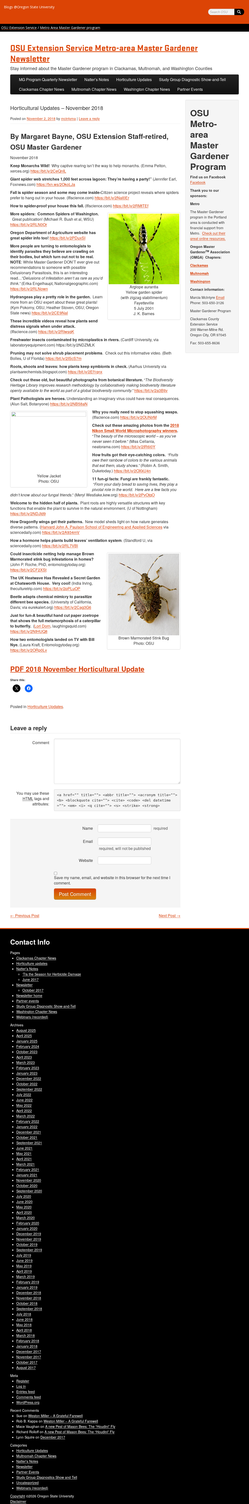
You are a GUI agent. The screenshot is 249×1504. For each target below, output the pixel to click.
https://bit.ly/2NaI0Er (112, 198)
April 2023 (24, 1057)
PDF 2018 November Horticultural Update (77, 669)
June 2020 (24, 1201)
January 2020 (26, 1228)
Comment (40, 742)
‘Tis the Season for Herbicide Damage (51, 974)
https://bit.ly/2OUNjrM (138, 417)
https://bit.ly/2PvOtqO (137, 495)
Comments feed (28, 1397)
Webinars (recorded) (32, 1016)
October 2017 (33, 990)
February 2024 (27, 1046)
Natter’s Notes (96, 79)
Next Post (169, 915)
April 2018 (24, 1330)
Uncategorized (27, 1482)
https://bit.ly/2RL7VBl (60, 545)
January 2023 (26, 1073)
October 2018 (26, 1303)
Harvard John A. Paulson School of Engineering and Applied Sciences (101, 527)
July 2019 (23, 1255)
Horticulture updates (31, 963)
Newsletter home (29, 995)
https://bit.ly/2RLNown (29, 289)
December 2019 (28, 1233)
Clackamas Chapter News (41, 89)
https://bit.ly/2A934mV (61, 532)
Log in (21, 1386)
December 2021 (28, 1132)
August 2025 (26, 1030)
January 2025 (26, 1041)
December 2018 (28, 1292)
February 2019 (27, 1281)
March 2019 (25, 1276)
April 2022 (24, 1110)
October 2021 (26, 1137)
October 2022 (26, 1083)
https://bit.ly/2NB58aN (69, 404)
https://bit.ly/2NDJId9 (28, 513)
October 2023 (26, 1051)
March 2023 (25, 1062)
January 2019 (26, 1287)
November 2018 (28, 1297)
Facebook (197, 182)
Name (87, 828)
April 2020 (24, 1212)
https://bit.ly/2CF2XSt (28, 570)
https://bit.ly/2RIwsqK (56, 331)
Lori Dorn (42, 626)
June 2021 (24, 1148)
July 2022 (23, 1094)
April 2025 (24, 1035)
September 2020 (29, 1190)
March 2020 (25, 1217)
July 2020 (23, 1196)
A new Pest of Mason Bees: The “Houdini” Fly (80, 1426)
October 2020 (26, 1185)
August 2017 (26, 1367)
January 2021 (26, 1174)
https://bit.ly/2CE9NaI (50, 313)
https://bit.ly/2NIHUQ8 (28, 631)
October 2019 (26, 1244)
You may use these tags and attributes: (32, 798)
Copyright (17, 1496)
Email (88, 841)
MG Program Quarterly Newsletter (48, 79)
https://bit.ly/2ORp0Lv (28, 650)
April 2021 (24, 1158)
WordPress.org (27, 1402)
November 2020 (28, 1180)
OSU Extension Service (19, 27)
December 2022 (28, 1078)
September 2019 (29, 1249)
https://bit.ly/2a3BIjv (151, 390)
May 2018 (24, 1324)
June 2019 (24, 1260)
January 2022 (26, 1126)
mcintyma (68, 118)
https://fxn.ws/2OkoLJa (55, 184)
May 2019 (24, 1265)
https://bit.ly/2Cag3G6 (72, 607)
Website (86, 860)
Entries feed (25, 1391)
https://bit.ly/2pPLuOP (61, 588)
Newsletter (24, 984)
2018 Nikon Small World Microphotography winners (135, 427)
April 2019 (24, 1271)
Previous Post (24, 915)
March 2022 (25, 1115)
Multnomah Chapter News (93, 89)
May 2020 (24, 1206)
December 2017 (28, 1351)
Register (22, 1380)
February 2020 (27, 1223)
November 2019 (28, 1239)
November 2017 (28, 1356)
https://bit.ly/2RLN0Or (28, 224)
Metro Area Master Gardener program (70, 27)
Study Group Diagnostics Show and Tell (46, 1477)
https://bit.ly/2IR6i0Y (138, 446)
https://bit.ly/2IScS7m (63, 358)
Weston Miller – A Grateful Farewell (55, 1415)
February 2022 (27, 1121)
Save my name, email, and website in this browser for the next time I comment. (112, 880)
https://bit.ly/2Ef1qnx (85, 371)
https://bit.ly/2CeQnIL (48, 171)
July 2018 (23, 1314)
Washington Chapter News (147, 89)
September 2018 (29, 1308)
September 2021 (29, 1142)
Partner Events (190, 89)
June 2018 (24, 1319)
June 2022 (24, 1099)
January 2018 (26, 1346)
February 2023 (27, 1067)
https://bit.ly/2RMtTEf (130, 206)
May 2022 (24, 1105)
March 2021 (25, 1164)
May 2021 (24, 1153)
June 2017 (30, 979)
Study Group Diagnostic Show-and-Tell (192, 79)
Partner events (27, 1000)
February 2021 (27, 1169)
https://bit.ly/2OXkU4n (132, 471)
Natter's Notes (27, 1461)
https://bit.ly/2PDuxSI (67, 238)
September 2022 (29, 1089)
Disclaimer (18, 1501)
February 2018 (27, 1340)
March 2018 (25, 1335)
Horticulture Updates (134, 79)
